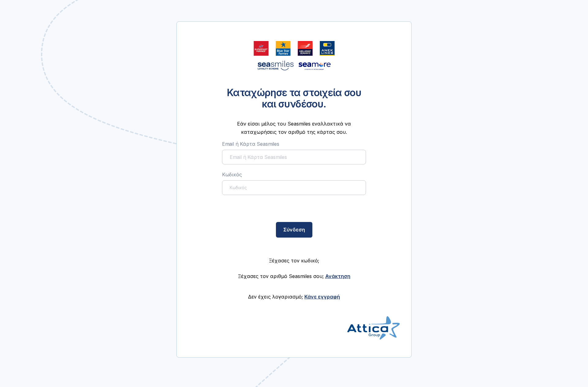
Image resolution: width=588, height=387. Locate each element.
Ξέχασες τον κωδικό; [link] (294, 260)
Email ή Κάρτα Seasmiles (250, 144)
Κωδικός (232, 174)
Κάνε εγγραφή (322, 297)
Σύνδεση (294, 230)
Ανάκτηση (337, 276)
